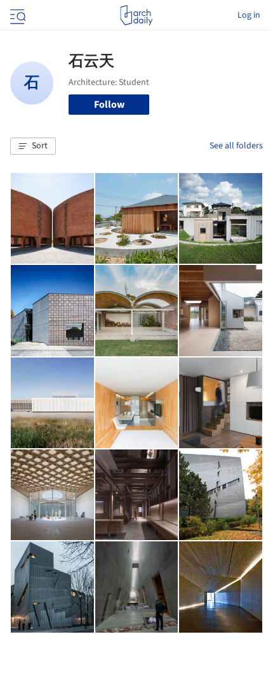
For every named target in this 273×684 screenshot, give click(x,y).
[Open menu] (16, 15)
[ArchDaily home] (136, 15)
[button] (33, 146)
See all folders (236, 145)
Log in (248, 15)
